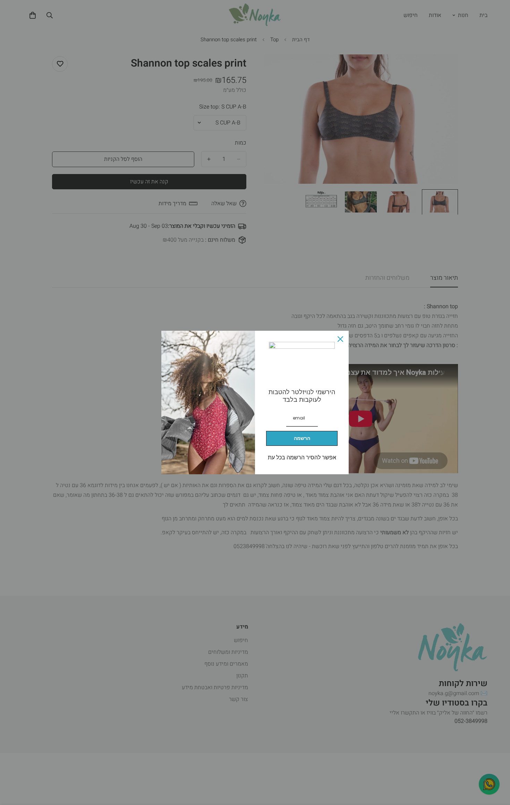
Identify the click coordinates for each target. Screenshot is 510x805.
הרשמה (302, 438)
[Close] (340, 339)
